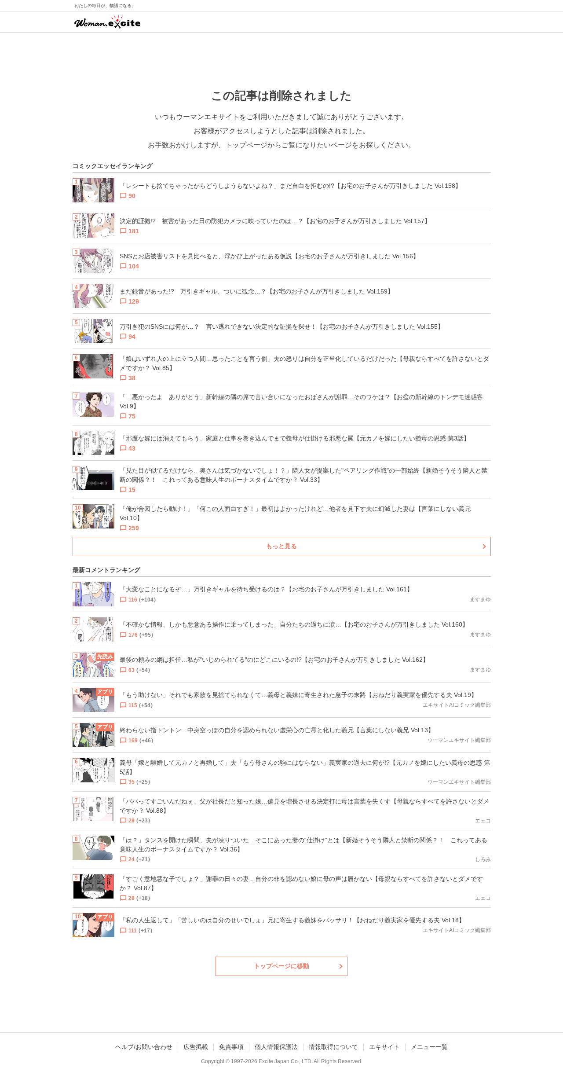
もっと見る (281, 546)
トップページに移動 (281, 965)
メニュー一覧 (429, 1046)
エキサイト (384, 1046)
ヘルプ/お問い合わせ (143, 1046)
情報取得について (333, 1046)
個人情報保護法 (276, 1046)
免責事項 (231, 1046)
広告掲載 (195, 1046)
